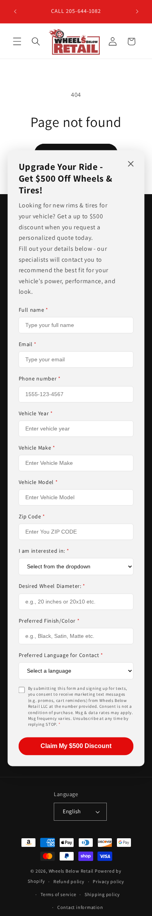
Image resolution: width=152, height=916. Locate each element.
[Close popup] (131, 164)
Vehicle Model (38, 482)
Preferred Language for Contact (61, 655)
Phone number (40, 378)
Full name (33, 309)
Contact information (80, 907)
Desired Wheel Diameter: (52, 586)
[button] (17, 41)
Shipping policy (102, 894)
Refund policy (69, 881)
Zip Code (32, 516)
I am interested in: (44, 551)
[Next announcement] (137, 11)
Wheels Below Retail (71, 871)
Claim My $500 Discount (76, 746)
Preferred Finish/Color (49, 620)
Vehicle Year (36, 413)
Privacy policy (108, 881)
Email (28, 344)
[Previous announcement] (15, 11)
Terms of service (58, 894)
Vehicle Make (37, 447)
